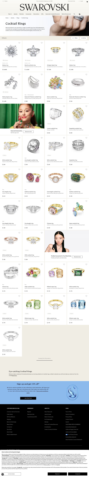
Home (7, 17)
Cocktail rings (24, 17)
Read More (14, 375)
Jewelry (12, 17)
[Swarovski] (44, 7)
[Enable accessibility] (2, 474)
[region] (44, 1)
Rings (18, 17)
